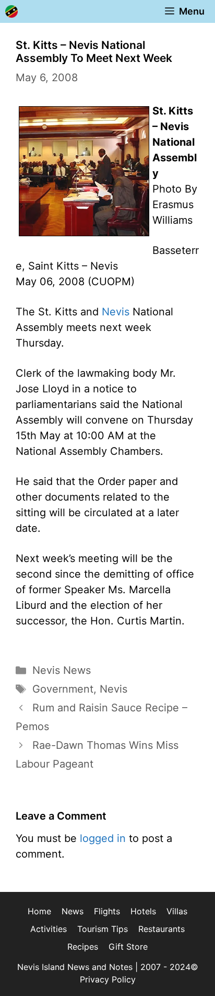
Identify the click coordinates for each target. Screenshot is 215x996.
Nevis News (61, 670)
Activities (48, 929)
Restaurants (161, 929)
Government (62, 689)
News (72, 911)
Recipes (82, 946)
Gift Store (128, 946)
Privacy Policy (108, 979)
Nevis (115, 311)
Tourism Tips (102, 929)
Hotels (143, 911)
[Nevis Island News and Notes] (11, 11)
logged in (103, 838)
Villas (176, 911)
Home (39, 911)
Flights (107, 911)
